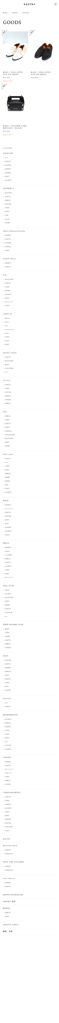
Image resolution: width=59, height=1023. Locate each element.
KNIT (7, 176)
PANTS (8, 162)
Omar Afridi (8, 586)
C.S (6, 158)
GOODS (8, 173)
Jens (5, 412)
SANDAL (8, 431)
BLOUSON (9, 279)
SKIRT (7, 223)
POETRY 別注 (9, 901)
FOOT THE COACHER (13, 862)
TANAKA (7, 757)
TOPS (7, 208)
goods (7, 219)
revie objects (9, 878)
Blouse (8, 318)
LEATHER (9, 368)
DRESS (8, 200)
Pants (7, 333)
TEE (7, 215)
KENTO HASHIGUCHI (13, 895)
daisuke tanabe (10, 353)
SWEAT (8, 672)
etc (6, 616)
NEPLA (6, 543)
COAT (7, 306)
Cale (5, 275)
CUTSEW (9, 613)
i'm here (6, 380)
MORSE (6, 908)
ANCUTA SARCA (11, 925)
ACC (7, 485)
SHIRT (7, 291)
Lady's (7, 831)
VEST (7, 734)
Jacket (7, 341)
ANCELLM (8, 153)
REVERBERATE (10, 715)
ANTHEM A (8, 188)
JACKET (8, 180)
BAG (7, 524)
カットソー (9, 302)
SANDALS (9, 854)
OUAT (6, 656)
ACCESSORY (10, 435)
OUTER (8, 165)
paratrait (7, 698)
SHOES (8, 679)
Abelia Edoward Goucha (14, 231)
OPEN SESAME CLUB (13, 624)
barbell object (9, 259)
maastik (6, 839)
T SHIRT (8, 555)
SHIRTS (8, 169)
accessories (9, 330)
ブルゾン (8, 773)
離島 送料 (8, 931)
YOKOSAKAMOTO (11, 792)
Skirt (7, 322)
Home (5, 13)
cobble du (7, 314)
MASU (15, 13)
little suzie (8, 454)
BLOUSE (8, 193)
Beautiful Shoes (10, 846)
